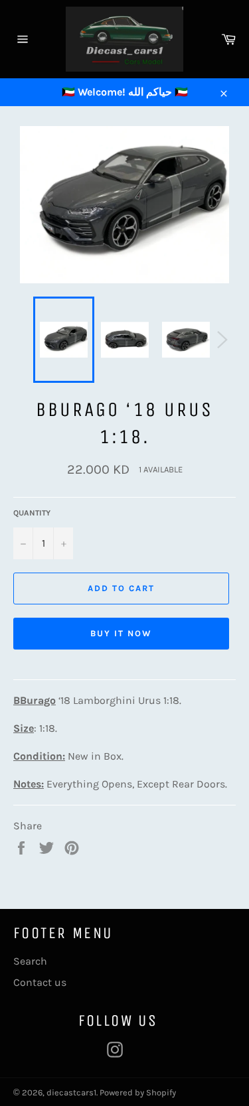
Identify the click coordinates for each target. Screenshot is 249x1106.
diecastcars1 (71, 1092)
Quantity (31, 513)
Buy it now (121, 633)
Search (30, 961)
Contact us (39, 982)
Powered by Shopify (138, 1092)
